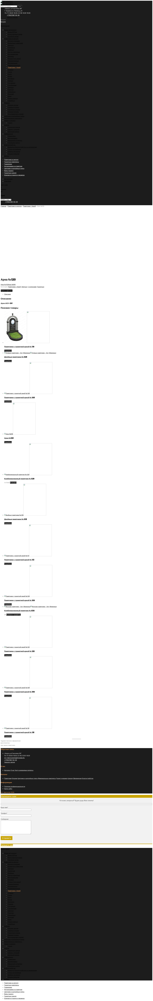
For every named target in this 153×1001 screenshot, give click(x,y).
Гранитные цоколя (10, 173)
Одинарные (11, 92)
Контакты (7, 770)
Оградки (7, 103)
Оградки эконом (13, 105)
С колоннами (12, 85)
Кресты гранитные (14, 52)
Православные (13, 99)
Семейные (11, 101)
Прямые (10, 81)
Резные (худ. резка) (14, 59)
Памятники (8, 778)
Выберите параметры (13, 615)
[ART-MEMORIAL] (7, 4)
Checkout (7, 181)
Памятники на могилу (11, 39)
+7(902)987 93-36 (13, 15)
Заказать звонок (12, 17)
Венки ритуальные (10, 30)
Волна (10, 76)
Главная (3, 206)
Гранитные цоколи (14, 127)
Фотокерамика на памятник (13, 166)
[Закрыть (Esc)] (151, 2)
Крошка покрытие (13, 154)
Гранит (10, 123)
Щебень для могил (14, 152)
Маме (10, 96)
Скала (10, 72)
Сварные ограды (13, 107)
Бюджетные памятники (15, 43)
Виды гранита (8, 171)
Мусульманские (13, 54)
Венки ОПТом (12, 32)
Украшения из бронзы (15, 141)
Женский (11, 94)
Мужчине (11, 56)
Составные (11, 83)
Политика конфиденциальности (14, 787)
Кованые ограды (13, 112)
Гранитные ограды (14, 110)
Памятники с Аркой (14, 68)
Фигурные (11, 79)
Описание (7, 294)
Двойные (11, 50)
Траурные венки (13, 37)
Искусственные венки (15, 34)
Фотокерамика (12, 138)
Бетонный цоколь (13, 132)
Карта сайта (8, 789)
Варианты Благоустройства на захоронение (22, 147)
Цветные (11, 87)
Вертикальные (12, 63)
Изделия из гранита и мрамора (14, 175)
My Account (8, 179)
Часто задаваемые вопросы (24, 770)
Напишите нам (7, 845)
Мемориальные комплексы (13, 118)
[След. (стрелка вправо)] (150, 500)
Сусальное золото (14, 143)
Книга (10, 74)
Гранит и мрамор (9, 121)
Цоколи (6, 125)
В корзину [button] (13, 483)
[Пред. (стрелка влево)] (3, 500)
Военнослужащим (14, 41)
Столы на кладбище (14, 149)
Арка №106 (11, 285)
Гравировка (11, 136)
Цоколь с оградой (13, 129)
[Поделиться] (147, 2)
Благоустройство (9, 145)
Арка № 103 (4, 285)
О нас (13, 770)
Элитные (11, 45)
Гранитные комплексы (11, 162)
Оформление (8, 134)
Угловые (10, 70)
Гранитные (11, 48)
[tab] (78, 294)
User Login (4, 185)
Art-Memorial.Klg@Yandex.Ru (14, 758)
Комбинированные (14, 65)
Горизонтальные (13, 61)
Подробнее (8, 351)
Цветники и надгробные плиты (14, 116)
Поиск (19, 6)
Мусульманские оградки (16, 114)
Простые (11, 90)
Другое (6, 156)
